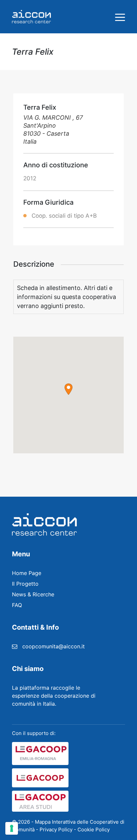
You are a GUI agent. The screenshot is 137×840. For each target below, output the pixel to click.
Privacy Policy (56, 829)
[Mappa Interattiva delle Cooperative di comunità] (31, 17)
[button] (68, 389)
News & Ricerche (33, 594)
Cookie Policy (93, 829)
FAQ (17, 605)
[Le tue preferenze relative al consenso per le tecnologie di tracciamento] (11, 828)
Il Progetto (25, 583)
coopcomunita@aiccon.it (53, 646)
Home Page (26, 573)
